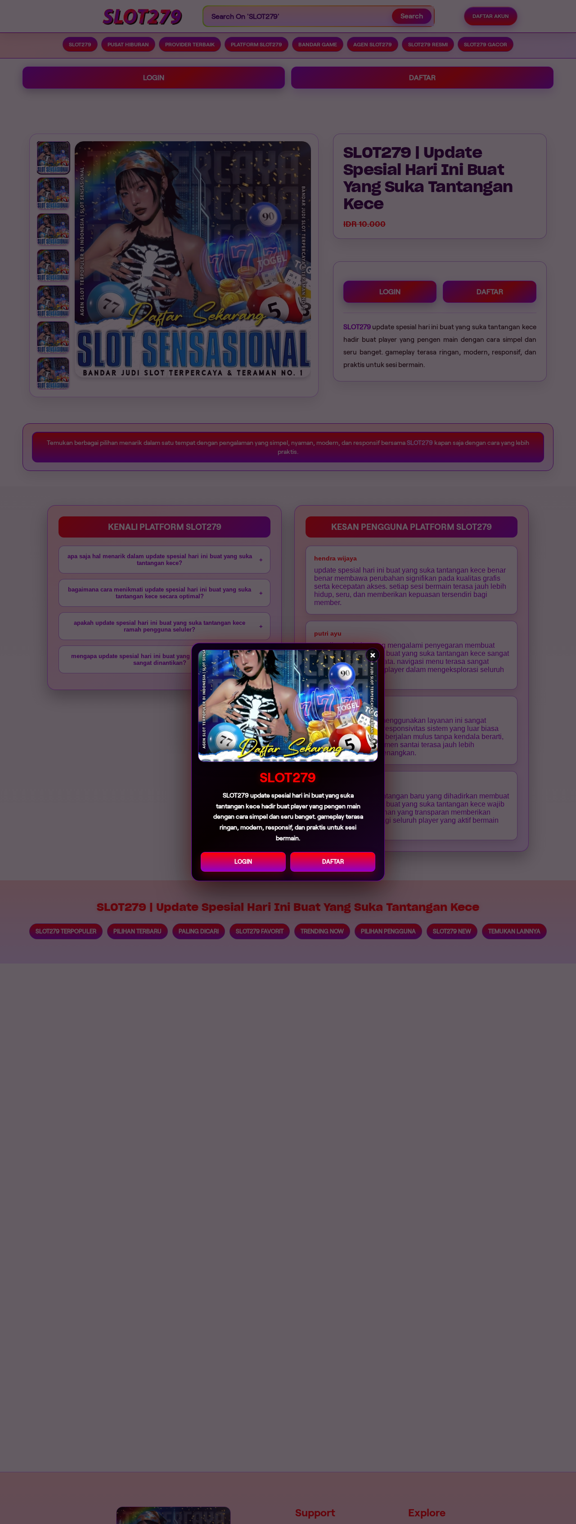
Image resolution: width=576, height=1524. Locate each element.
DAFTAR (333, 861)
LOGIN (243, 861)
